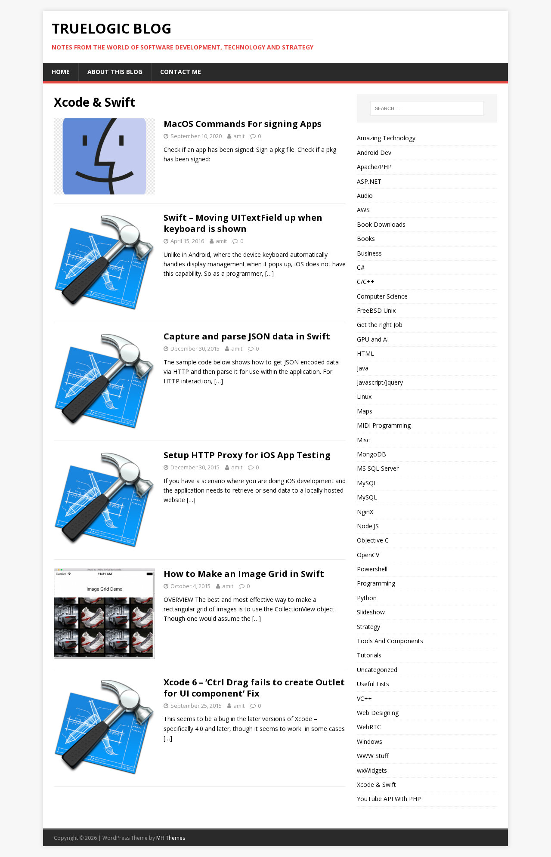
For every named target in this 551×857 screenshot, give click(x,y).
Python (367, 598)
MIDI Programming (384, 425)
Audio (365, 195)
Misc (363, 440)
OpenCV (368, 555)
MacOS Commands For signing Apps (243, 123)
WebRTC (369, 727)
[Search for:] (427, 108)
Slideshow (371, 612)
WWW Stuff (372, 756)
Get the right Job (379, 325)
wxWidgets (372, 770)
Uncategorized (377, 670)
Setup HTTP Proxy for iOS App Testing (247, 455)
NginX (365, 512)
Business (369, 253)
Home (61, 72)
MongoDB (371, 454)
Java (362, 368)
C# (361, 267)
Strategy (368, 627)
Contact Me (180, 72)
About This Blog (114, 72)
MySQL (367, 483)
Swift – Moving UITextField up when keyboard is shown (243, 223)
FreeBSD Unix (376, 310)
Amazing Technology (386, 138)
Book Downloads (381, 224)
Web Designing (378, 713)
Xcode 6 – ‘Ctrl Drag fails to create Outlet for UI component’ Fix (254, 687)
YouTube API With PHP (389, 799)
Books (366, 238)
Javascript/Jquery (380, 382)
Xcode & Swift (376, 784)
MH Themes (170, 838)
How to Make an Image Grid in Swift (244, 574)
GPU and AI (373, 339)
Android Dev (374, 152)
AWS (363, 210)
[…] (269, 273)
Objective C (373, 540)
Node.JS (368, 526)
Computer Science (382, 296)
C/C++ (366, 281)
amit (239, 136)
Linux (364, 396)
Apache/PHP (374, 167)
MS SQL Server (378, 468)
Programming (376, 583)
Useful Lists (373, 684)
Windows (369, 741)
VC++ (364, 698)
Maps (364, 411)
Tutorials (369, 655)
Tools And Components (390, 641)
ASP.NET (369, 181)
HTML (365, 353)
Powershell (372, 569)
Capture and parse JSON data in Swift (247, 336)
